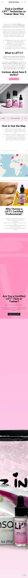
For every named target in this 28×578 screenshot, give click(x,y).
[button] (2, 2)
